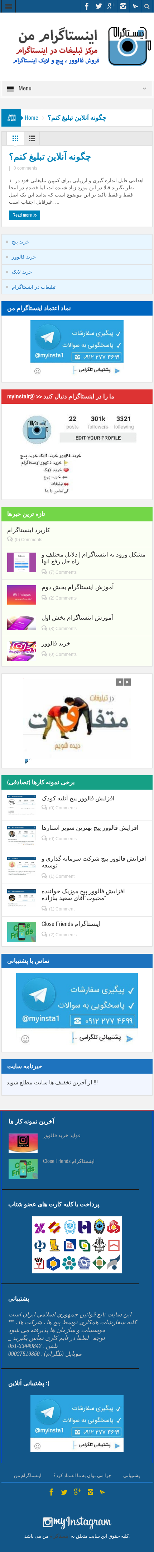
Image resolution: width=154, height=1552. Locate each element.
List (31, 140)
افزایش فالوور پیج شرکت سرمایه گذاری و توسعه (94, 862)
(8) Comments (63, 628)
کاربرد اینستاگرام (28, 530)
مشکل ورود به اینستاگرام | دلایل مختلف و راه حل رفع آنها (93, 558)
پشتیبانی (131, 1475)
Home (31, 118)
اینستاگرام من (28, 1475)
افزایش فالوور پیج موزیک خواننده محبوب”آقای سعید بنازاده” (83, 895)
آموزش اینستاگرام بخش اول (77, 617)
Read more (23, 215)
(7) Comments (63, 572)
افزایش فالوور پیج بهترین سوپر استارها (90, 827)
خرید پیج (20, 242)
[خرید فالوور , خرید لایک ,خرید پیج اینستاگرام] (76, 46)
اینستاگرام (59, 1536)
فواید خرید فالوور (62, 1135)
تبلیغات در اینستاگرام (34, 287)
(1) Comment (61, 876)
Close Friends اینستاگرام (71, 924)
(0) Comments (28, 539)
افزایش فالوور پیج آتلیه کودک (78, 798)
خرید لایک (22, 272)
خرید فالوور (24, 257)
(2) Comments (63, 598)
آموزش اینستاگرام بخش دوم (78, 587)
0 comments (25, 168)
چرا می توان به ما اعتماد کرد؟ (82, 1475)
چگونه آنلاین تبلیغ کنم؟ (50, 156)
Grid (15, 140)
